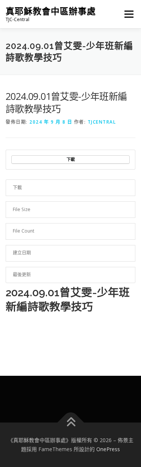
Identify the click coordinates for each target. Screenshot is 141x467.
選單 (126, 14)
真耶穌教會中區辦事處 (51, 11)
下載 (71, 159)
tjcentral (102, 122)
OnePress (108, 449)
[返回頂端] (70, 422)
